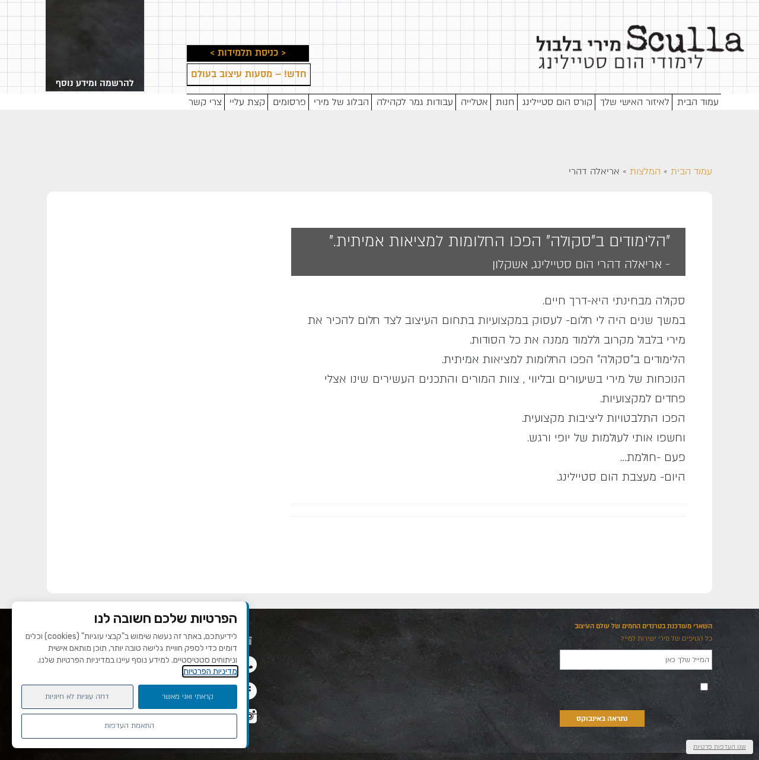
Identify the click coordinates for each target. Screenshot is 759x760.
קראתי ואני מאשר (187, 696)
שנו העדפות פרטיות (719, 746)
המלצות (645, 171)
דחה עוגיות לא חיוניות (77, 696)
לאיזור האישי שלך (634, 102)
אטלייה (474, 102)
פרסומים (289, 102)
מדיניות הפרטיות (210, 671)
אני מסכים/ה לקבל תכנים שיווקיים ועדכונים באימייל (629, 685)
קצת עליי (247, 102)
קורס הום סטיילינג (557, 102)
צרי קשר (205, 102)
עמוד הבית (698, 102)
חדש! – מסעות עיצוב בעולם (249, 74)
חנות (505, 102)
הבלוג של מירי (341, 102)
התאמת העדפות (129, 725)
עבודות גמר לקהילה (415, 102)
